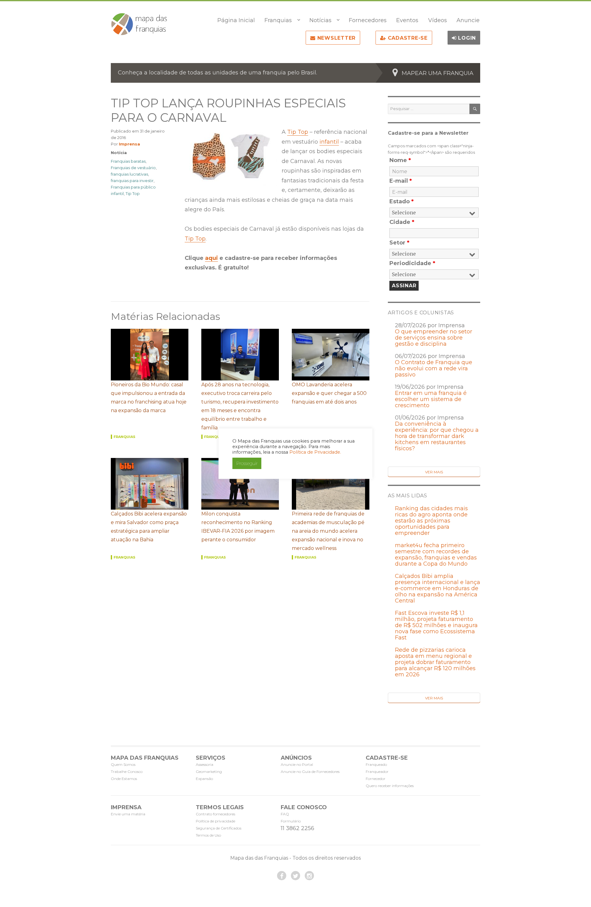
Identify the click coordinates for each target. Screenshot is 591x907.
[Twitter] (295, 875)
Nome (400, 160)
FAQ (285, 814)
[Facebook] (281, 875)
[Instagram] (309, 875)
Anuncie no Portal (297, 764)
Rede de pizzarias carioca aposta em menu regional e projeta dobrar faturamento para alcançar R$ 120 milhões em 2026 (435, 662)
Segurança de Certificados (218, 828)
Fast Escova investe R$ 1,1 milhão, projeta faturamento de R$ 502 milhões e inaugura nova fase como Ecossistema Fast (436, 625)
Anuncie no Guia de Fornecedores (310, 771)
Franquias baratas (128, 161)
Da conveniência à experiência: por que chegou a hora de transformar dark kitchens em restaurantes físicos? (437, 436)
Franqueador (377, 771)
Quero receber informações (390, 785)
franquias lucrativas (129, 174)
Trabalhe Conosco (127, 771)
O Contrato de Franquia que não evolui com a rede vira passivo (433, 368)
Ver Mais (434, 472)
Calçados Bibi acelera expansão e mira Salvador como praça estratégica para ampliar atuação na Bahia (149, 527)
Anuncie (468, 20)
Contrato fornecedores (215, 814)
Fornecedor (375, 778)
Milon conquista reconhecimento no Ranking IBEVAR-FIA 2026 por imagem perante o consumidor (238, 527)
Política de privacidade (215, 821)
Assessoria (204, 764)
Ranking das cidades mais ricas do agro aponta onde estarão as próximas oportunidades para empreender (431, 520)
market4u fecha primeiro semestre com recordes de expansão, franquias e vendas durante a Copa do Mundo (436, 554)
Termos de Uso (208, 835)
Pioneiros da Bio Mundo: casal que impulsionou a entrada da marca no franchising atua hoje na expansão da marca (149, 397)
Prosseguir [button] (247, 463)
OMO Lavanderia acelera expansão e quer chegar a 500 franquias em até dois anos (329, 393)
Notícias (320, 20)
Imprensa (129, 143)
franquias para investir (132, 180)
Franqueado (376, 764)
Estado (401, 201)
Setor (399, 243)
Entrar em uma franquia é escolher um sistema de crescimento (431, 399)
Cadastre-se (407, 38)
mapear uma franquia (437, 73)
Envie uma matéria (128, 814)
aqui (211, 258)
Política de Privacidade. (315, 452)
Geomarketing (209, 771)
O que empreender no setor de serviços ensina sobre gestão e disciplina (433, 337)
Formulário (291, 821)
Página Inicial (236, 20)
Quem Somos (123, 764)
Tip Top (297, 132)
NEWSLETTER (336, 38)
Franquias (278, 20)
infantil (329, 141)
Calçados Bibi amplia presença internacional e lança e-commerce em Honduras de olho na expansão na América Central (437, 588)
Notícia (119, 152)
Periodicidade (412, 263)
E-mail (400, 181)
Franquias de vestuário (133, 167)
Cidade (401, 222)
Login (466, 38)
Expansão (204, 778)
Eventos (407, 20)
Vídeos (437, 20)
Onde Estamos (124, 778)
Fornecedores (368, 20)
